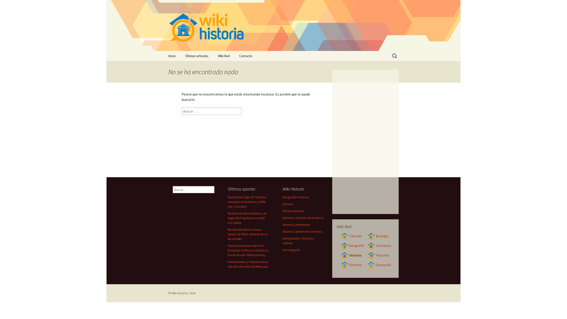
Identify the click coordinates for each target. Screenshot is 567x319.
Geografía (356, 245)
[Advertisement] (365, 141)
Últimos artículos (196, 56)
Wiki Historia (179, 293)
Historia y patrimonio (296, 225)
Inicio (172, 56)
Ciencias (355, 236)
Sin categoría (291, 250)
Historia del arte (293, 211)
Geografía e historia (296, 197)
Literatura (383, 245)
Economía (383, 265)
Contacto (245, 56)
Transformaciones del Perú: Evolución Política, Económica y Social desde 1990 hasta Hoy (248, 250)
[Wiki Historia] (283, 25)
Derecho (355, 265)
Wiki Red (224, 56)
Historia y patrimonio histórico (302, 231)
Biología (382, 236)
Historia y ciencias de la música (303, 218)
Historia (355, 255)
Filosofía (382, 255)
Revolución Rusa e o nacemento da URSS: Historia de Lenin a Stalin (248, 234)
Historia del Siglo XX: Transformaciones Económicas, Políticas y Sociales (247, 201)
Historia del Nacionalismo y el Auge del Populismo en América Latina (247, 218)
